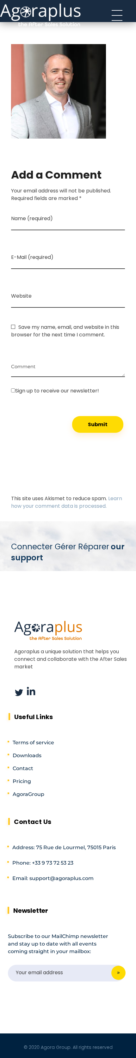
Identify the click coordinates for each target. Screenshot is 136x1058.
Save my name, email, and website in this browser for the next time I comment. (65, 330)
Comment (23, 364)
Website (21, 296)
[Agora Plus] (40, 14)
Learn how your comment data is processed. (66, 502)
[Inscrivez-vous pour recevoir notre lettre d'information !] (68, 390)
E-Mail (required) (32, 257)
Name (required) (32, 218)
